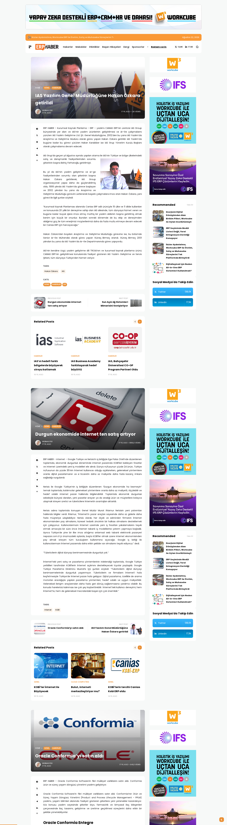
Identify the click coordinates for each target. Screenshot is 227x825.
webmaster (47, 110)
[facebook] (37, 128)
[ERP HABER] (46, 46)
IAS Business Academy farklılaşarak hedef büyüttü (86, 365)
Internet (47, 610)
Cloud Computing (80, 682)
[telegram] (37, 148)
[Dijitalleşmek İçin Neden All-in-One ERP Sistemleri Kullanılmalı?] (158, 268)
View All (190, 205)
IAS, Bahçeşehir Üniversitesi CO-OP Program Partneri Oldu (123, 365)
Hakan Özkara (51, 271)
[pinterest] (37, 142)
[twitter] (37, 135)
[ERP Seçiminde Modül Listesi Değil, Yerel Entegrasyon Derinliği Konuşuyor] (158, 232)
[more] (37, 160)
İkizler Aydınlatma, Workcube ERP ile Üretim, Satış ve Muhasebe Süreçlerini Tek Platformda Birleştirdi (86, 37)
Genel (47, 88)
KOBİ (57, 610)
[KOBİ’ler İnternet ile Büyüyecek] (51, 665)
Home (37, 88)
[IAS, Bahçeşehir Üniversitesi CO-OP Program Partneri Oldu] (125, 339)
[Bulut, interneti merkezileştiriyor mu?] (88, 665)
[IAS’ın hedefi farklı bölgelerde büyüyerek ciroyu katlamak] (51, 339)
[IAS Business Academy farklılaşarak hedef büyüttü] (88, 339)
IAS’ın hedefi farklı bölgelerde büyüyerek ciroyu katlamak (48, 365)
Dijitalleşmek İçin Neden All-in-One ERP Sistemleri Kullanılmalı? (179, 267)
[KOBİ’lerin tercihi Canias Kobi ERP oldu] (125, 665)
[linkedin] (37, 154)
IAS (63, 271)
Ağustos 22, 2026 (190, 37)
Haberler (56, 88)
